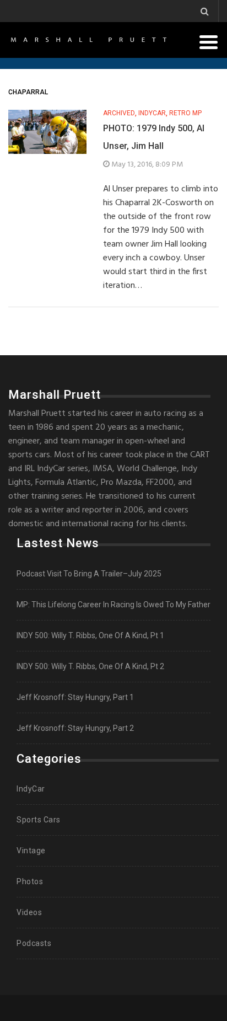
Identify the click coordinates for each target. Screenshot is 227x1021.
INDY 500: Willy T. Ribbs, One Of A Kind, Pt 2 (90, 666)
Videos (29, 912)
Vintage (31, 850)
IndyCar (152, 113)
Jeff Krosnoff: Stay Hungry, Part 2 (75, 728)
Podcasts (34, 943)
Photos (30, 881)
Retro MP (185, 113)
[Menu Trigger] (209, 41)
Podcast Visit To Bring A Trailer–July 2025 (89, 573)
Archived (119, 113)
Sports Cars (39, 819)
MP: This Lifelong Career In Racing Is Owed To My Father (113, 604)
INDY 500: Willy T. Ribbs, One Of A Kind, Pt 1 (90, 635)
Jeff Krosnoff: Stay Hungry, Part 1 (75, 697)
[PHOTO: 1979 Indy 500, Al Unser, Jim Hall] (47, 132)
